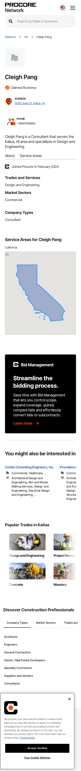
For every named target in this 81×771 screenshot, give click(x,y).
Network (14, 10)
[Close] (69, 699)
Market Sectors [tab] (46, 622)
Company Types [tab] (17, 622)
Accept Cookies (37, 748)
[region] (37, 731)
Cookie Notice (27, 737)
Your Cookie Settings (37, 757)
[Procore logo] (20, 5)
